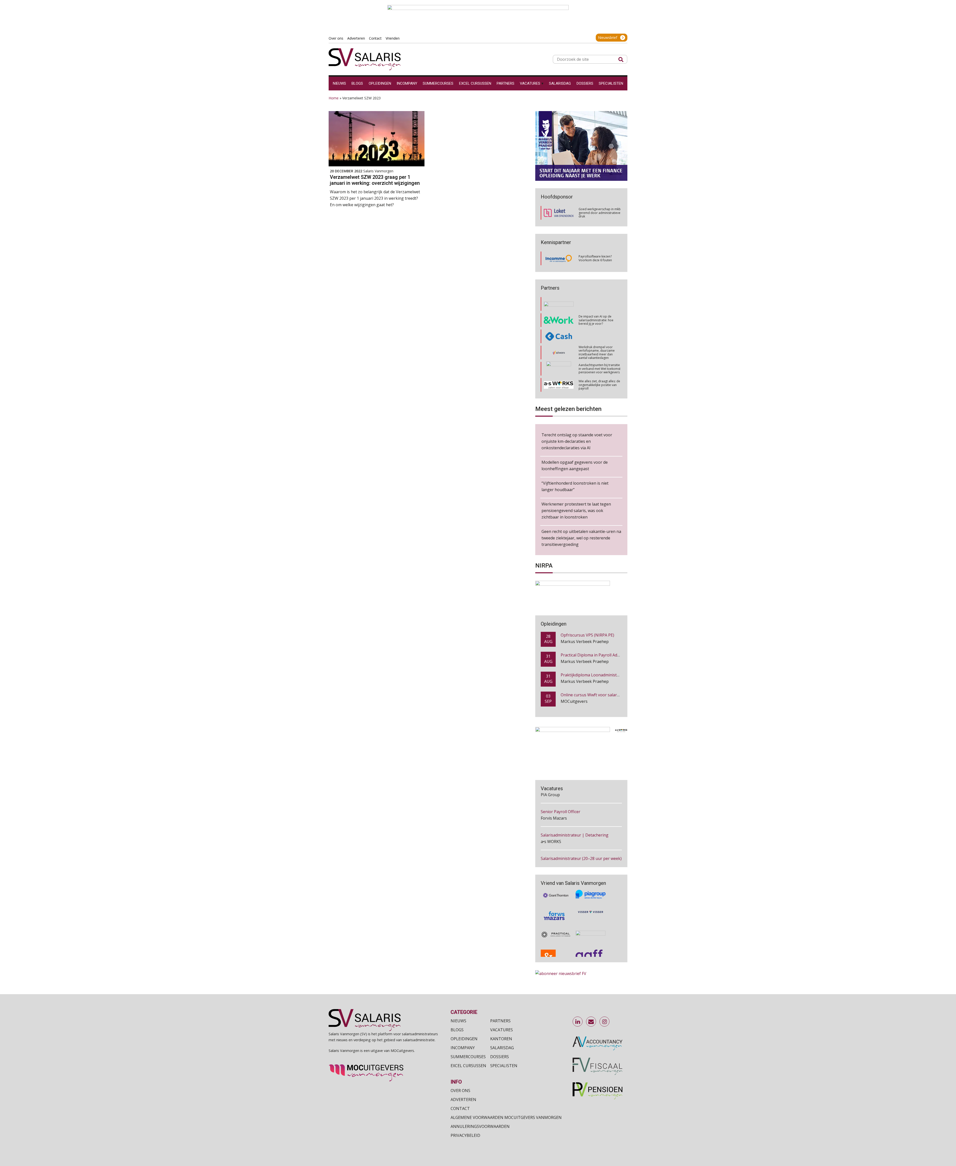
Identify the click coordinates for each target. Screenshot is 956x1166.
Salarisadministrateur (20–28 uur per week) (581, 835)
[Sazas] (558, 385)
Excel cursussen (468, 1065)
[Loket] (559, 213)
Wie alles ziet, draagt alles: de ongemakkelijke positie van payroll (599, 352)
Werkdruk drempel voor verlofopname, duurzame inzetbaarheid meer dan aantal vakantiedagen (597, 320)
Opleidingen (464, 1038)
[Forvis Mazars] (555, 899)
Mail (591, 1022)
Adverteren (463, 1099)
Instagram (605, 1022)
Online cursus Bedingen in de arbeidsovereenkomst (609, 695)
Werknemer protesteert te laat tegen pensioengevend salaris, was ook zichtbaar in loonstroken (576, 510)
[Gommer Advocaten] (558, 336)
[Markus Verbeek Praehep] (559, 368)
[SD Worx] (559, 320)
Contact (460, 1108)
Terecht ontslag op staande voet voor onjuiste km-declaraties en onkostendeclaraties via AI (576, 441)
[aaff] (590, 940)
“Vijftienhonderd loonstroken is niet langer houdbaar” (574, 486)
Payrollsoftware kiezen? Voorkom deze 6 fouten (595, 258)
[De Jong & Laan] (555, 940)
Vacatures (501, 1030)
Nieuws (458, 1021)
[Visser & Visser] (590, 899)
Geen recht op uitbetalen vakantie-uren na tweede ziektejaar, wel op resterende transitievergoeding (581, 538)
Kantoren (501, 1038)
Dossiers (499, 1056)
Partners (500, 1021)
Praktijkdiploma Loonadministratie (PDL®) (600, 655)
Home (334, 98)
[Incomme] (559, 258)
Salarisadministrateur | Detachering (574, 811)
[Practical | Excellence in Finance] (555, 919)
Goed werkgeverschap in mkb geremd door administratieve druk (600, 212)
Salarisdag (502, 1047)
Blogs (457, 1030)
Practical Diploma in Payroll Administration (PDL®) (608, 635)
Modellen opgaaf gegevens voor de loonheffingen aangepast (574, 465)
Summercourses (468, 1056)
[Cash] (559, 304)
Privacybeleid (465, 1135)
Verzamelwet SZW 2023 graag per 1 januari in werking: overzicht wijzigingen (375, 180)
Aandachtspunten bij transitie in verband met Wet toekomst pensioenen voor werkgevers (599, 336)
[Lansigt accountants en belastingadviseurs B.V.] (590, 919)
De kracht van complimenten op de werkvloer (599, 385)
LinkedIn (578, 1022)
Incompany (463, 1047)
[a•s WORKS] (559, 352)
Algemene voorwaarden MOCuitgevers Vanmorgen (506, 1117)
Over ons (460, 1090)
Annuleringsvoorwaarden (480, 1126)
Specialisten (503, 1065)
